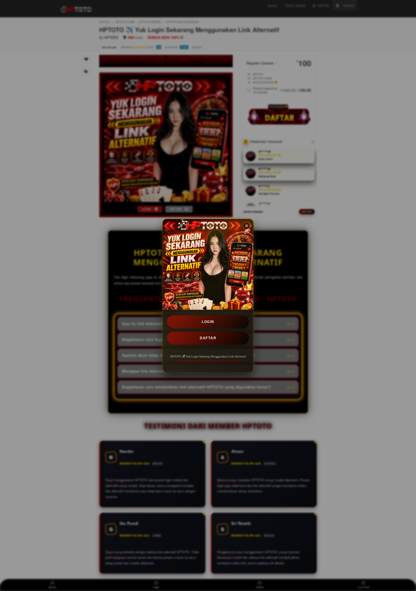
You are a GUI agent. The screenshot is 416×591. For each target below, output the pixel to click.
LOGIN (208, 322)
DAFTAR (208, 338)
